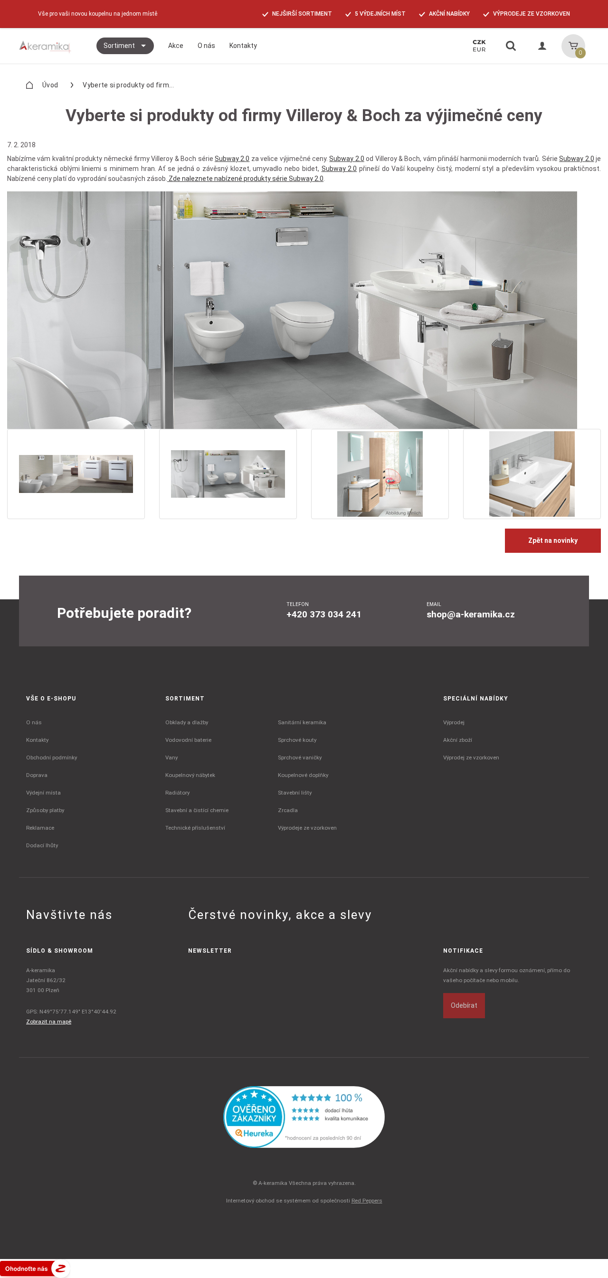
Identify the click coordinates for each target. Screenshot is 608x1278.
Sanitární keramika (302, 722)
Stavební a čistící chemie (196, 810)
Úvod (50, 85)
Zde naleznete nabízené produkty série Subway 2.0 (245, 178)
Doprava (37, 775)
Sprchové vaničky (300, 757)
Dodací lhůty (42, 845)
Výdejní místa (43, 792)
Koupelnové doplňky (303, 775)
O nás (34, 722)
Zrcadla (288, 810)
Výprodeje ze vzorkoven (307, 827)
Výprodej (454, 722)
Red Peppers (367, 1200)
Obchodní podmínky (51, 757)
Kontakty (37, 740)
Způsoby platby (45, 810)
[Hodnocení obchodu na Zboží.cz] (35, 1268)
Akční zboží (457, 740)
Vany (171, 757)
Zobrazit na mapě (48, 1021)
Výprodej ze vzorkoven (471, 757)
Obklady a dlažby (186, 722)
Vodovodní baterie (188, 740)
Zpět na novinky (553, 540)
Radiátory (177, 792)
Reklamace (40, 827)
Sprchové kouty (297, 740)
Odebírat (464, 1005)
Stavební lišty (295, 792)
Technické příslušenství (195, 827)
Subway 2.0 (232, 158)
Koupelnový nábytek (190, 775)
